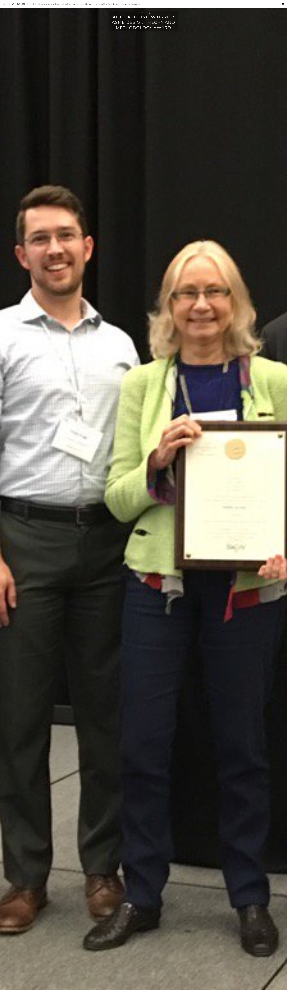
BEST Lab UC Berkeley (20, 3)
